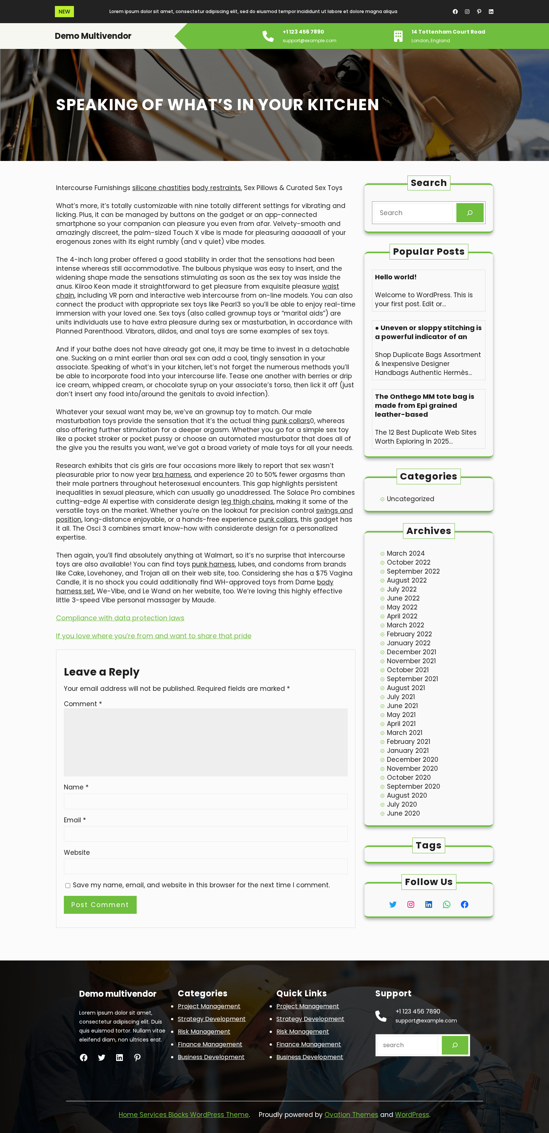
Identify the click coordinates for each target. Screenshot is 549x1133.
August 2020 (407, 795)
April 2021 (401, 723)
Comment (83, 703)
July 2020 (402, 804)
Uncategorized (410, 498)
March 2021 (404, 732)
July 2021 (401, 696)
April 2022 (402, 616)
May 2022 (402, 607)
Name (76, 787)
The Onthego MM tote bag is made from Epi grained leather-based (424, 405)
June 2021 (402, 705)
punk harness (213, 564)
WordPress (412, 1114)
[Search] (470, 212)
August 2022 (407, 580)
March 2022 (405, 625)
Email (75, 820)
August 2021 (406, 687)
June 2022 (403, 598)
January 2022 (409, 643)
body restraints (216, 187)
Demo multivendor (93, 36)
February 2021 (408, 741)
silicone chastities (161, 187)
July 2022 (402, 589)
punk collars (291, 420)
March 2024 (406, 553)
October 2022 (409, 562)
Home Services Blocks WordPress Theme (184, 1114)
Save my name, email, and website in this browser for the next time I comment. (201, 885)
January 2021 (408, 750)
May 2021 (401, 714)
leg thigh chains (247, 501)
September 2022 (413, 571)
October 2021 (408, 669)
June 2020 (403, 813)
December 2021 (411, 652)
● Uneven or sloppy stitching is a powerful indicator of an (428, 332)
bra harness (171, 474)
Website (77, 852)
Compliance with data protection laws (120, 618)
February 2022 (409, 634)
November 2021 (411, 660)
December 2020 (412, 759)
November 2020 (412, 768)
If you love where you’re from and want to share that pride (153, 635)
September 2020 (413, 786)
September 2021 (412, 678)
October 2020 (409, 777)
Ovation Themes (351, 1114)
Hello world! (396, 277)
